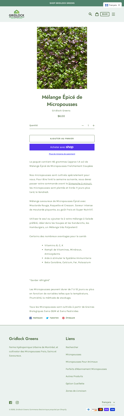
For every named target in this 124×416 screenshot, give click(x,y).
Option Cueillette (75, 383)
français (107, 402)
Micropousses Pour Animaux (82, 361)
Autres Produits (74, 376)
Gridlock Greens (22, 409)
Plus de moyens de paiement (62, 154)
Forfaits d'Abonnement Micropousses (86, 369)
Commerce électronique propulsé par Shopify (48, 409)
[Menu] (113, 14)
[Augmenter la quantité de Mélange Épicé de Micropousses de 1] (94, 125)
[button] (112, 5)
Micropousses (73, 354)
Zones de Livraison (76, 390)
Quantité (33, 125)
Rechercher (72, 347)
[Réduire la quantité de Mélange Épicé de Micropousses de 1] (81, 125)
